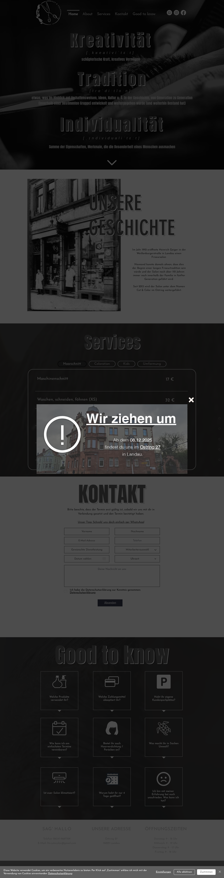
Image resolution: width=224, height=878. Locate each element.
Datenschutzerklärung (60, 873)
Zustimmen (206, 872)
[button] (191, 400)
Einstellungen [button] (163, 872)
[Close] (220, 872)
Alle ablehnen (184, 872)
